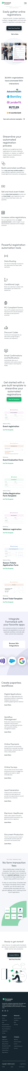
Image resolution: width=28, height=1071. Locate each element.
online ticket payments (12, 194)
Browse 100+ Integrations (14, 644)
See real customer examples (12, 119)
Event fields (7, 196)
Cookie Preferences (18, 1046)
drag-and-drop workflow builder (14, 170)
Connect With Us (14, 955)
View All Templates (14, 399)
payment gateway (13, 875)
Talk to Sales (14, 34)
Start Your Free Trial (14, 28)
